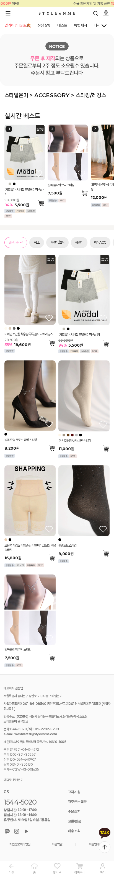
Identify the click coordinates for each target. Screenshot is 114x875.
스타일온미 (16, 95)
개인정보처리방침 (19, 844)
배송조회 (74, 831)
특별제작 (80, 25)
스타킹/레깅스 (91, 95)
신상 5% (44, 25)
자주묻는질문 (77, 801)
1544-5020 (20, 802)
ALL (37, 242)
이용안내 (94, 844)
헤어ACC (100, 242)
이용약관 (57, 844)
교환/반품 (74, 821)
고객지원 (74, 792)
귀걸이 (79, 242)
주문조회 (74, 811)
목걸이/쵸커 (57, 242)
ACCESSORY (51, 95)
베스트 (62, 25)
